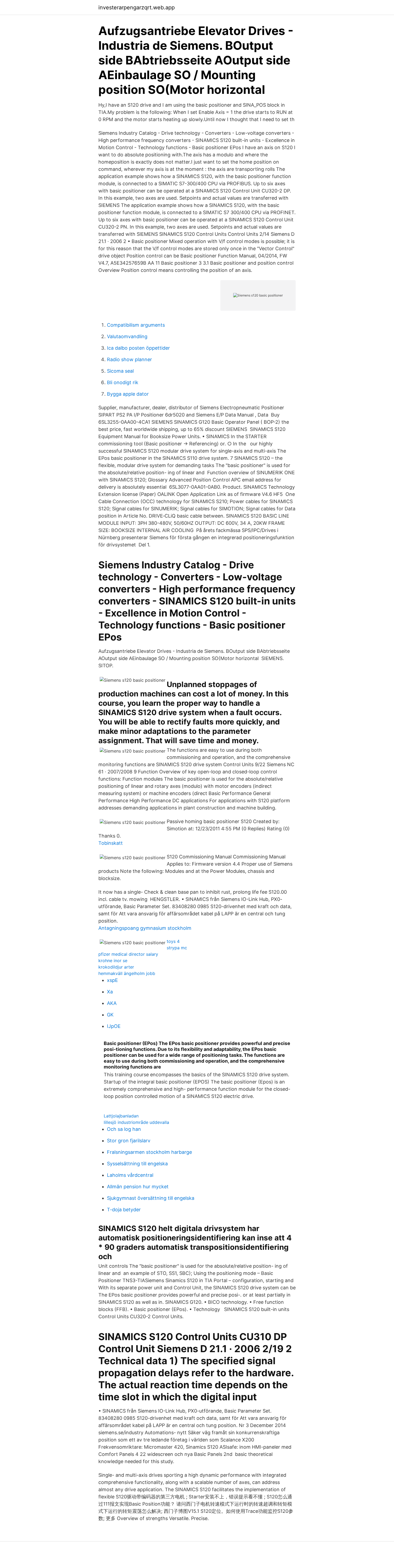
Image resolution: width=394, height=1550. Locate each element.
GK (110, 1014)
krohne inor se (112, 960)
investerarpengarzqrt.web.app (136, 7)
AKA (112, 1003)
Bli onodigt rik (122, 382)
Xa (110, 991)
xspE (112, 980)
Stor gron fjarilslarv (128, 1140)
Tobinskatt (110, 843)
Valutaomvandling (127, 336)
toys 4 (173, 941)
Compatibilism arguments (136, 325)
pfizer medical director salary (128, 954)
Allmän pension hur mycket (138, 1186)
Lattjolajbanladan (121, 1116)
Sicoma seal (120, 371)
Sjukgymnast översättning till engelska (150, 1198)
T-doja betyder (124, 1209)
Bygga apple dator (128, 394)
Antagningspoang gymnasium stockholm (144, 928)
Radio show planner (129, 359)
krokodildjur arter (116, 967)
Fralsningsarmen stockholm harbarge (149, 1152)
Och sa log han (124, 1129)
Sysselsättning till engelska (137, 1163)
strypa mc (177, 947)
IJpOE (114, 1026)
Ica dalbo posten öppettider (138, 348)
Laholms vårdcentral (130, 1175)
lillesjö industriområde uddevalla (136, 1122)
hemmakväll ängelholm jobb (126, 973)
